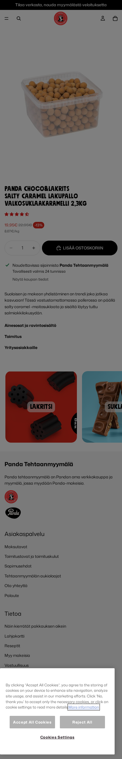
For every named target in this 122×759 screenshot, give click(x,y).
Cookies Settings (57, 737)
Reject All (82, 722)
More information (83, 707)
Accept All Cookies (32, 722)
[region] (57, 711)
